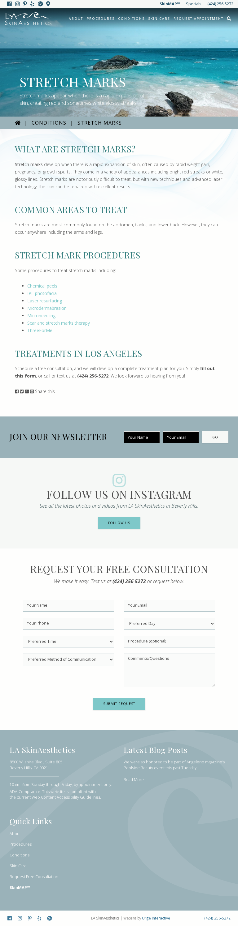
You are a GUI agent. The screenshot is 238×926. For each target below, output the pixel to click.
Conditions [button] (131, 18)
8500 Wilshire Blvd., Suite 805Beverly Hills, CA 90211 (36, 764)
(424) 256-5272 (220, 3)
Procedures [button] (101, 18)
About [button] (76, 18)
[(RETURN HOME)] (17, 122)
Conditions (49, 122)
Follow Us (119, 523)
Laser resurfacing (44, 301)
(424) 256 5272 (129, 581)
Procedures (21, 844)
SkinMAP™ (170, 3)
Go (215, 437)
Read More (134, 779)
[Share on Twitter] (22, 391)
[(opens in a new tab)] (10, 3)
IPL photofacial (42, 293)
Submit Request (119, 704)
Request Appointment (198, 18)
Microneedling (41, 315)
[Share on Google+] (27, 391)
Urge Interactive (156, 917)
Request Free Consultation (34, 876)
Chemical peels (42, 286)
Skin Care (159, 18)
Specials (193, 3)
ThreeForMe (39, 330)
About (15, 833)
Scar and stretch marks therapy (58, 323)
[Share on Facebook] (17, 391)
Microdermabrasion (47, 308)
